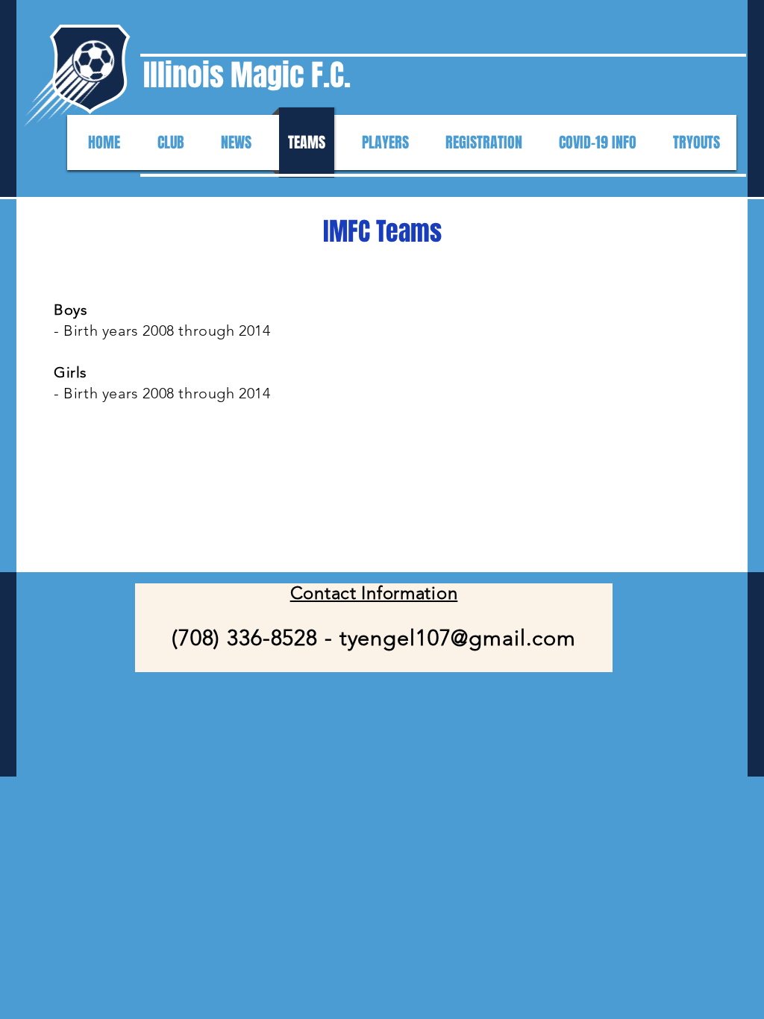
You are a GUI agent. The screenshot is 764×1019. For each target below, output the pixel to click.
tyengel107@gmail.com (457, 637)
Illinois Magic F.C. (247, 75)
